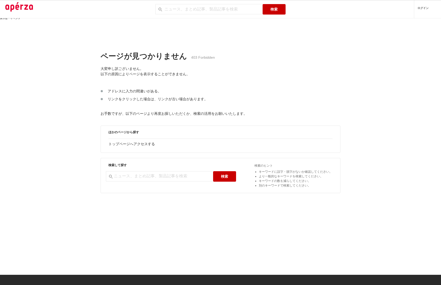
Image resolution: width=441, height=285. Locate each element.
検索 (274, 9)
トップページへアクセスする (131, 144)
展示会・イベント (10, 18)
